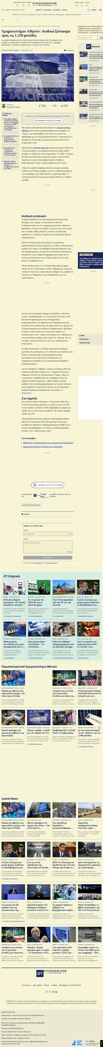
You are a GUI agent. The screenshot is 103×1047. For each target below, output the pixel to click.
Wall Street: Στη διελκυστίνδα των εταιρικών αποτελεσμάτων (48, 443)
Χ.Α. (3, 20)
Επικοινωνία (26, 985)
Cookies (54, 985)
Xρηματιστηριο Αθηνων (11, 50)
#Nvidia (51, 14)
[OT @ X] (50, 992)
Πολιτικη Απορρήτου (52, 563)
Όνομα (25, 530)
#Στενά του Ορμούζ (28, 14)
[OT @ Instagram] (53, 992)
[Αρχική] (39, 974)
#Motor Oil (16, 14)
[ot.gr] (45, 5)
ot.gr (3, 26)
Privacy (46, 985)
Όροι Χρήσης (37, 563)
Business (47, 10)
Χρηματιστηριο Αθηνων (31, 505)
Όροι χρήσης (37, 985)
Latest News (10, 798)
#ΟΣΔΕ (44, 14)
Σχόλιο (25, 539)
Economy (56, 10)
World (64, 10)
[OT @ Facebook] (47, 992)
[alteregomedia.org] (77, 1045)
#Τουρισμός (59, 14)
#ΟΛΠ (39, 14)
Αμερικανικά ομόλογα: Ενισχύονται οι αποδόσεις (43, 447)
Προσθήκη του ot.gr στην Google (49, 120)
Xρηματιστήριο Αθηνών (16, 26)
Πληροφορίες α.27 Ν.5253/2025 (70, 985)
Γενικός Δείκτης (40, 148)
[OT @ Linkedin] (56, 992)
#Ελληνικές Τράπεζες (73, 14)
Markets (39, 10)
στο (41, 495)
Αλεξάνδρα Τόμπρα (13, 107)
